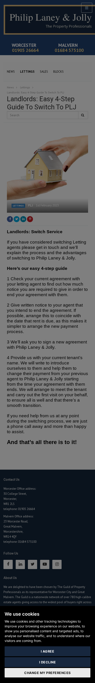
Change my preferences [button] (47, 673)
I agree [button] (47, 651)
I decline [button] (47, 662)
